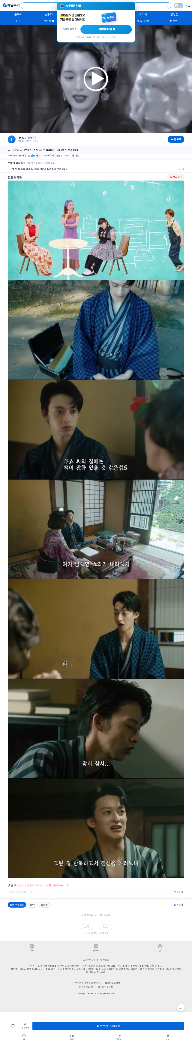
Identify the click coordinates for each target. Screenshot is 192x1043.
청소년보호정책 (112, 982)
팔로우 (44, 904)
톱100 (17, 14)
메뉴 (187, 5)
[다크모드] (178, 5)
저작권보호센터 (86, 987)
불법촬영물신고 (105, 987)
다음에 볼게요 (69, 29)
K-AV (143, 20)
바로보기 (108, 1025)
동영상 (174, 14)
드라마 (143, 14)
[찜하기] (13, 1026)
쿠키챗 (47, 20)
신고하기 (177, 176)
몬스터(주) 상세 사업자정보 (96, 959)
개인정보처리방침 (92, 982)
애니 (17, 20)
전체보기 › (179, 904)
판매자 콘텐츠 (17, 904)
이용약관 (76, 982)
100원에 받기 (106, 29)
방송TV (49, 14)
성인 (175, 20)
